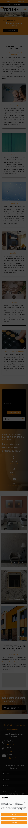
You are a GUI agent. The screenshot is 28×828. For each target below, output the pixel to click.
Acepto (14, 814)
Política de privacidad (15, 825)
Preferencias (14, 822)
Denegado (14, 818)
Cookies (9, 825)
